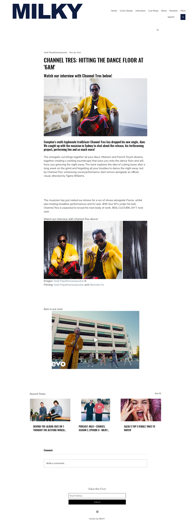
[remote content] (95, 188)
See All (158, 393)
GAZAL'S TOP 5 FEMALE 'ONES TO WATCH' (139, 428)
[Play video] (95, 107)
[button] (157, 30)
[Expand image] (63, 250)
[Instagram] (97, 511)
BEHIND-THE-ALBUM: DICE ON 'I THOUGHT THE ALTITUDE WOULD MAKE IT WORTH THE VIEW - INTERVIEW (48, 428)
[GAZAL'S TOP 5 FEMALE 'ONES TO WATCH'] (141, 410)
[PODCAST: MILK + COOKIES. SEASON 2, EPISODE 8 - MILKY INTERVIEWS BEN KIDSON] (95, 410)
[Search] (183, 17)
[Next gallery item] (144, 250)
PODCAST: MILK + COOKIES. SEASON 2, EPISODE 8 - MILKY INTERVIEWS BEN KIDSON (93, 428)
